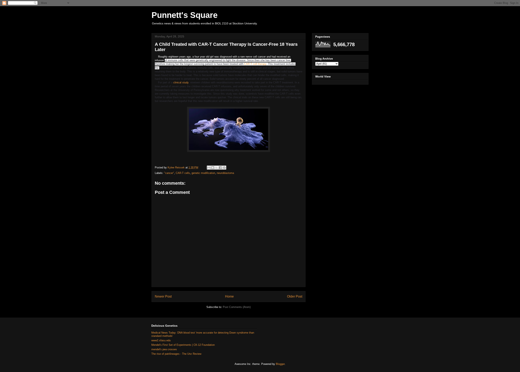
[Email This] (209, 168)
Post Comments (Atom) (237, 307)
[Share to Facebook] (220, 168)
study (185, 82)
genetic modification (203, 173)
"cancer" (169, 173)
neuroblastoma (225, 173)
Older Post (294, 296)
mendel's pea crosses (164, 349)
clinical (177, 82)
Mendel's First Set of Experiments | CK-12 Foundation (183, 344)
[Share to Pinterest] (224, 168)
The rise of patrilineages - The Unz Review (176, 353)
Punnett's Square (185, 15)
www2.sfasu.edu (161, 340)
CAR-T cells (183, 173)
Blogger (280, 363)
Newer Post (163, 296)
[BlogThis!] (213, 168)
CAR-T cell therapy (255, 63)
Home (229, 296)
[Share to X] (216, 168)
